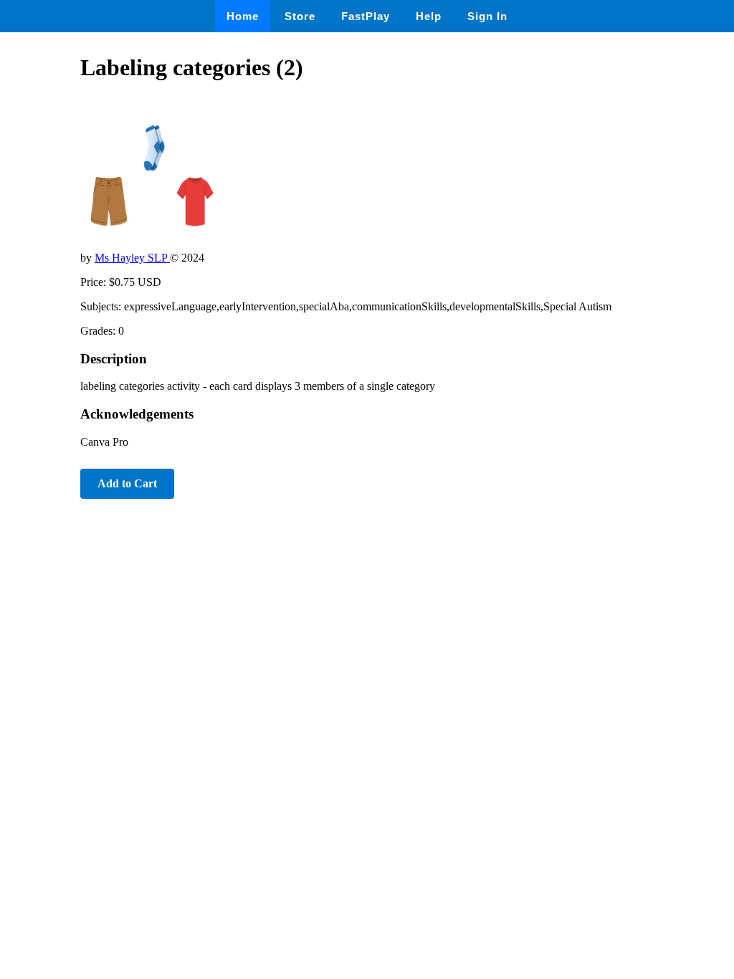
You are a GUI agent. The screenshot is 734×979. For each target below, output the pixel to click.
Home (243, 16)
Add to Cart (127, 483)
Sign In (487, 16)
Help (429, 16)
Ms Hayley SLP (132, 258)
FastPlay (365, 16)
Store (300, 16)
